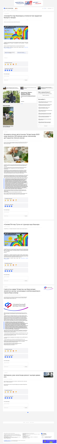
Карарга (51, 442)
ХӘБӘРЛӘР (5, 286)
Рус (42, 8)
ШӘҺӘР (24, 422)
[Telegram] (9, 70)
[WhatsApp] (11, 70)
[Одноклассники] (7, 70)
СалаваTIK (5, 57)
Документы (27, 422)
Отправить (26, 280)
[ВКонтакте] (5, 70)
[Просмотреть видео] (8, 116)
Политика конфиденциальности (7, 441)
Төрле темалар (32, 422)
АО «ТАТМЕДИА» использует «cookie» (8, 440)
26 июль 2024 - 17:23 (5, 226)
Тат (45, 8)
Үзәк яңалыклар (6, 13)
